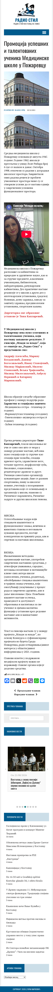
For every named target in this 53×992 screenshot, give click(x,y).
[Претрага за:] (26, 718)
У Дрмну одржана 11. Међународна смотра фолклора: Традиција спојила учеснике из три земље (27, 893)
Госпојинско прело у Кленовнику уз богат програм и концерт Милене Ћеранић (26, 829)
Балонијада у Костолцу (19, 867)
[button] (17, 807)
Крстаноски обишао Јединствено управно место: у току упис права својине (25, 935)
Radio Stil (20, 110)
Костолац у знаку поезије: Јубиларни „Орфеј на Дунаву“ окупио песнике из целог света (26, 784)
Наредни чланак (24, 694)
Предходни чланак (28, 690)
